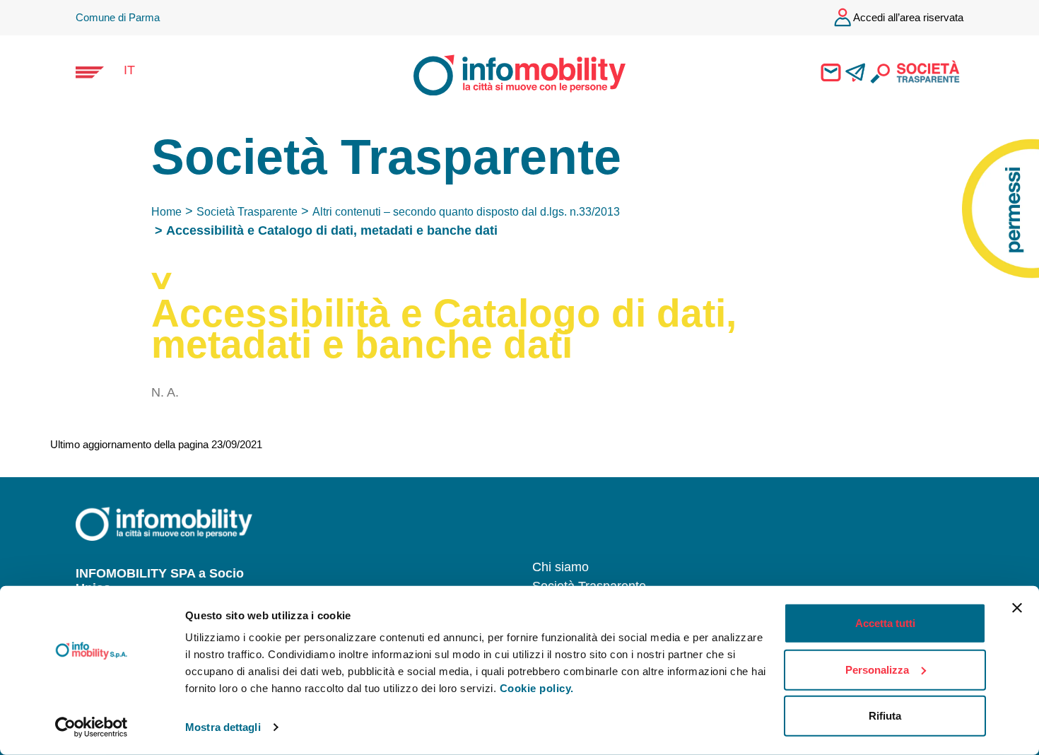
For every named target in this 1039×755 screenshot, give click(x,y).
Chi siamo (560, 567)
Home (166, 212)
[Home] (506, 73)
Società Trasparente (247, 212)
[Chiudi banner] (1017, 608)
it (129, 70)
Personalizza (877, 669)
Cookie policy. (537, 688)
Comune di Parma (118, 17)
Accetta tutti (885, 623)
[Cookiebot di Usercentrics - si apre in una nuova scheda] (91, 727)
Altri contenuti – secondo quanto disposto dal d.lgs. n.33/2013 (466, 212)
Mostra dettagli (223, 727)
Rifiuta (885, 716)
